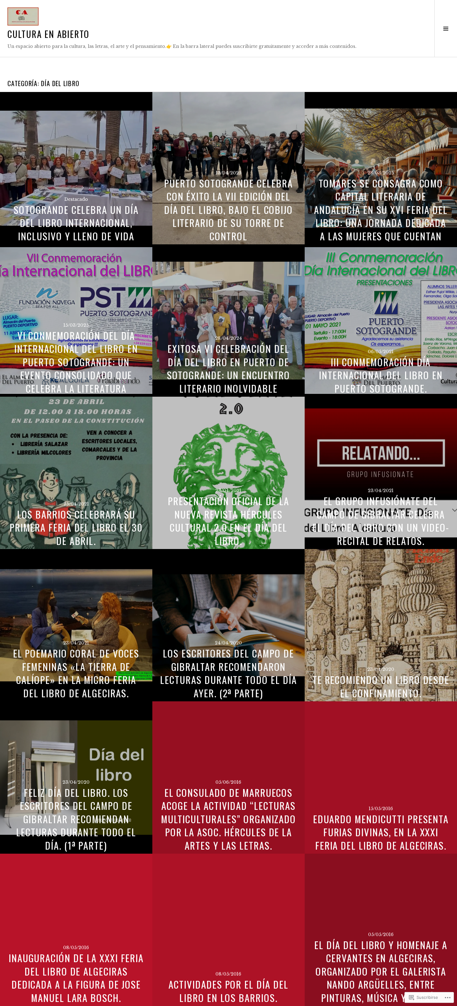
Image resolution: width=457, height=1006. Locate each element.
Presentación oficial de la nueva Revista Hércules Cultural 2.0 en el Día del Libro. (228, 521)
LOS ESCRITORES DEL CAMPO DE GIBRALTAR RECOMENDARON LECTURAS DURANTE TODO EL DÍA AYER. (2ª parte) (228, 673)
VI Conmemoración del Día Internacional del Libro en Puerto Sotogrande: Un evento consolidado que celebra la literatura (76, 361)
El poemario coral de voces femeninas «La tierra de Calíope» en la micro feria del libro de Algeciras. (76, 673)
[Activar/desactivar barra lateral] (445, 28)
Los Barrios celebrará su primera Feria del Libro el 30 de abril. (76, 527)
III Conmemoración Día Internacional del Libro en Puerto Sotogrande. (381, 375)
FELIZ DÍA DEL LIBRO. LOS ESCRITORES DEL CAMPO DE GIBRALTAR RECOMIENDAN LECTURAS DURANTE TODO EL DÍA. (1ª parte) (76, 818)
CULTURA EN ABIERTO (48, 33)
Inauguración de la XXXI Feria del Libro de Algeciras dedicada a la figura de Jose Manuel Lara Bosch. (76, 978)
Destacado (76, 199)
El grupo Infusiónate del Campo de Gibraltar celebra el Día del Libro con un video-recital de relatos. (381, 521)
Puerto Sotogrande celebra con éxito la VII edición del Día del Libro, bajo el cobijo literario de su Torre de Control (228, 209)
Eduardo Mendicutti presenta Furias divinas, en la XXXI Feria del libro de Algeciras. (381, 832)
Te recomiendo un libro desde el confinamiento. (381, 686)
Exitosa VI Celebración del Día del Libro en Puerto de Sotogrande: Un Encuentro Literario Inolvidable (228, 368)
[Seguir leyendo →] (76, 168)
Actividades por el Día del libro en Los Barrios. (228, 991)
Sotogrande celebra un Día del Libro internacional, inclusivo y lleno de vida (76, 222)
